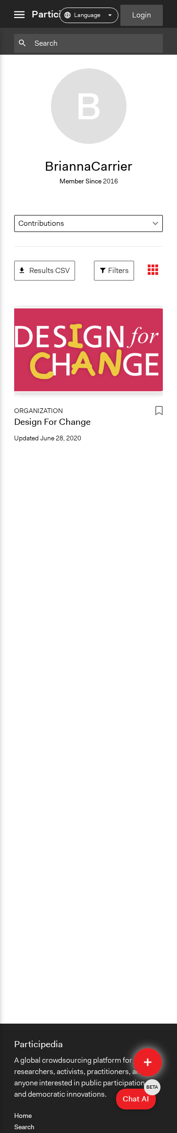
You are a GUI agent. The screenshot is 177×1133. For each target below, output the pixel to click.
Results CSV (44, 268)
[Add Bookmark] (159, 412)
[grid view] (153, 271)
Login (141, 15)
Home (23, 1115)
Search (24, 1127)
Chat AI (139, 1096)
